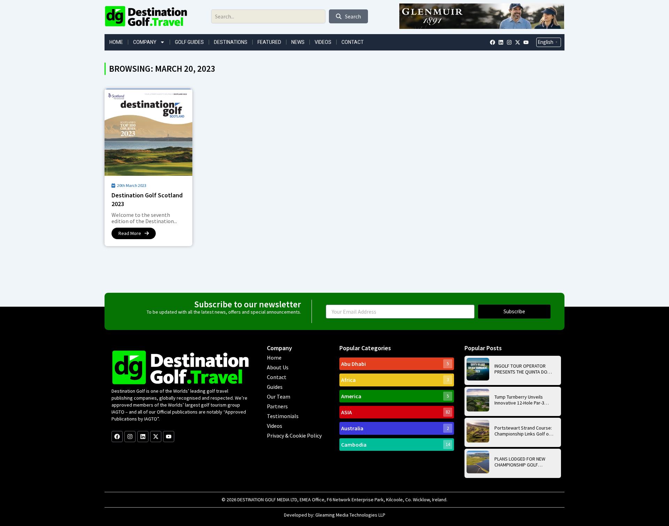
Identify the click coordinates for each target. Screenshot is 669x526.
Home (116, 42)
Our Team (278, 396)
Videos (323, 42)
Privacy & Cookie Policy (294, 435)
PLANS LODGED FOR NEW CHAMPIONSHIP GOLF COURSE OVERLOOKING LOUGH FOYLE (519, 462)
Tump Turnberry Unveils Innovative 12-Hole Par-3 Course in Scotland (519, 400)
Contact (352, 42)
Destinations (230, 42)
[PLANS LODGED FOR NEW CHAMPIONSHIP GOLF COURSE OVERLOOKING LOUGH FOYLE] (478, 462)
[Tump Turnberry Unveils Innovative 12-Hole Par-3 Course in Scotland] (478, 400)
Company (144, 42)
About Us (278, 367)
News (298, 42)
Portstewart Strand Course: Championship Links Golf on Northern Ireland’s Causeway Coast (523, 431)
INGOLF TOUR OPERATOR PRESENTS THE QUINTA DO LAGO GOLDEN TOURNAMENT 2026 (523, 369)
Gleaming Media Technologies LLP (350, 515)
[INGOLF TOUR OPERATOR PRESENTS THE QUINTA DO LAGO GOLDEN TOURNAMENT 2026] (478, 369)
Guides (275, 386)
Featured (269, 42)
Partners (277, 406)
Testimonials (283, 416)
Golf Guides (189, 42)
